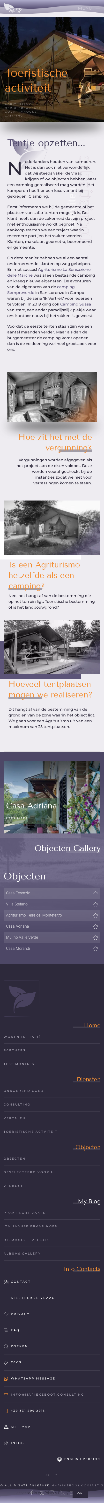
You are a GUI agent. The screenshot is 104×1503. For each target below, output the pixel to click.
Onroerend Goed (24, 1091)
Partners (15, 1050)
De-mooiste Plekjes (27, 1240)
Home (92, 1025)
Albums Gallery (22, 1253)
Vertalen (15, 1118)
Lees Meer (17, 818)
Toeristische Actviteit (31, 1131)
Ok (80, 1493)
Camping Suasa (75, 304)
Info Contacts (82, 1268)
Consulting (17, 1104)
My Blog (89, 1201)
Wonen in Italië (22, 1037)
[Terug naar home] (13, 8)
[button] (89, 8)
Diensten (88, 1079)
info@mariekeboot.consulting (47, 1394)
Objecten (87, 1147)
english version (82, 1459)
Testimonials (19, 1064)
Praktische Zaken (25, 1213)
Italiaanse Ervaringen (31, 1226)
